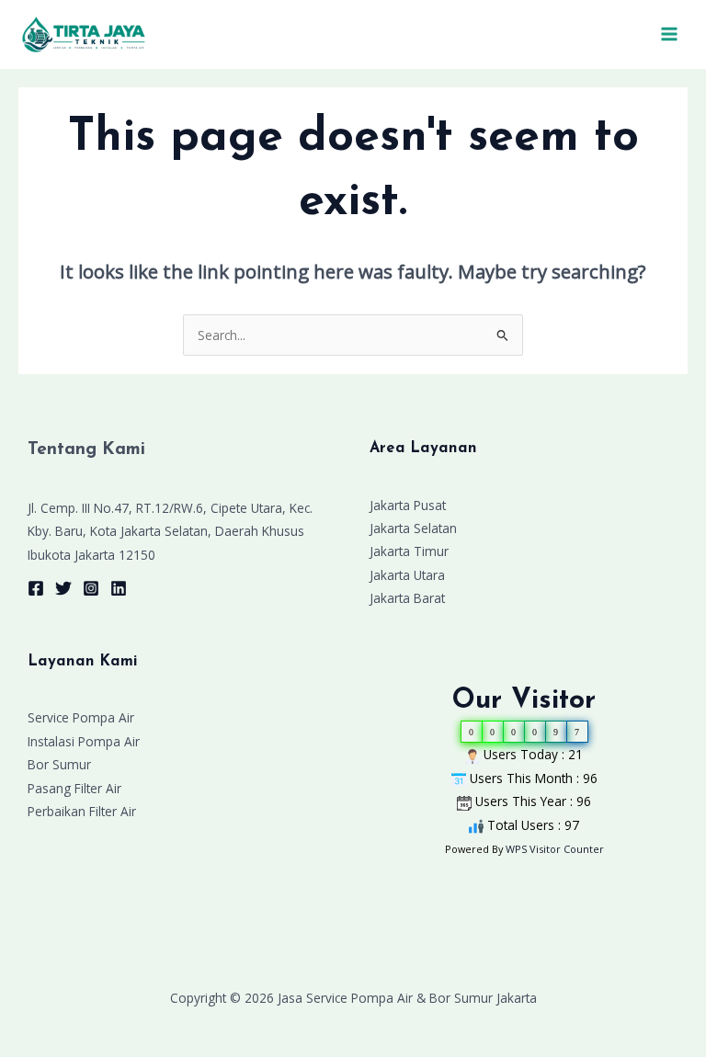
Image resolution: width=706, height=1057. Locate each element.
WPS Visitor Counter (555, 849)
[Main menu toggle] (670, 34)
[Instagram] (91, 588)
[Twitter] (63, 588)
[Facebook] (36, 588)
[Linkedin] (118, 588)
